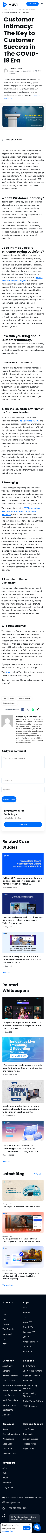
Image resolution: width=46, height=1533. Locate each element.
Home (4, 9)
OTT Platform (29, 1366)
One (4, 1309)
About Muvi (7, 1366)
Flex (4, 1319)
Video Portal (28, 1448)
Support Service (30, 1439)
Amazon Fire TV (30, 1342)
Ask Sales (6, 1415)
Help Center (28, 1429)
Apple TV (27, 1322)
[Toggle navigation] (41, 3)
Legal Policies (8, 1395)
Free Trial (32, 4)
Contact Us (7, 1410)
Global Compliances (11, 1390)
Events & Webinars (11, 1434)
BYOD (5, 1477)
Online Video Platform (33, 1401)
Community (28, 1434)
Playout (5, 1324)
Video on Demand (31, 1375)
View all (6, 972)
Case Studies (8, 1444)
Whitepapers (8, 1439)
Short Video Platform (32, 1371)
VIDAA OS (27, 1351)
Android (26, 1312)
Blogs (11, 9)
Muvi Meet (7, 1334)
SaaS (12, 698)
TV (3, 1339)
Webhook (6, 1482)
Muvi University (9, 1405)
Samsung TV (29, 1332)
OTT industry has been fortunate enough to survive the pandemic (20, 511)
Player (5, 1343)
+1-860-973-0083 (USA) (16, 1508)
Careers (6, 1371)
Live (4, 1314)
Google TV (28, 1327)
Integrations (7, 1487)
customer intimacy (9, 703)
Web (25, 1307)
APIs (4, 1468)
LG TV (26, 1337)
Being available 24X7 (29, 421)
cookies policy (7, 1531)
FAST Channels (30, 1406)
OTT (4, 698)
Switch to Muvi (9, 1453)
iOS (24, 1317)
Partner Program (10, 1375)
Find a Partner (8, 1380)
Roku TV (27, 1346)
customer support (24, 698)
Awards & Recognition (12, 1385)
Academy (27, 1380)
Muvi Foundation (10, 1400)
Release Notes (29, 1444)
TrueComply (8, 1329)
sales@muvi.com (13, 1503)
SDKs (4, 1473)
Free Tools (7, 1448)
